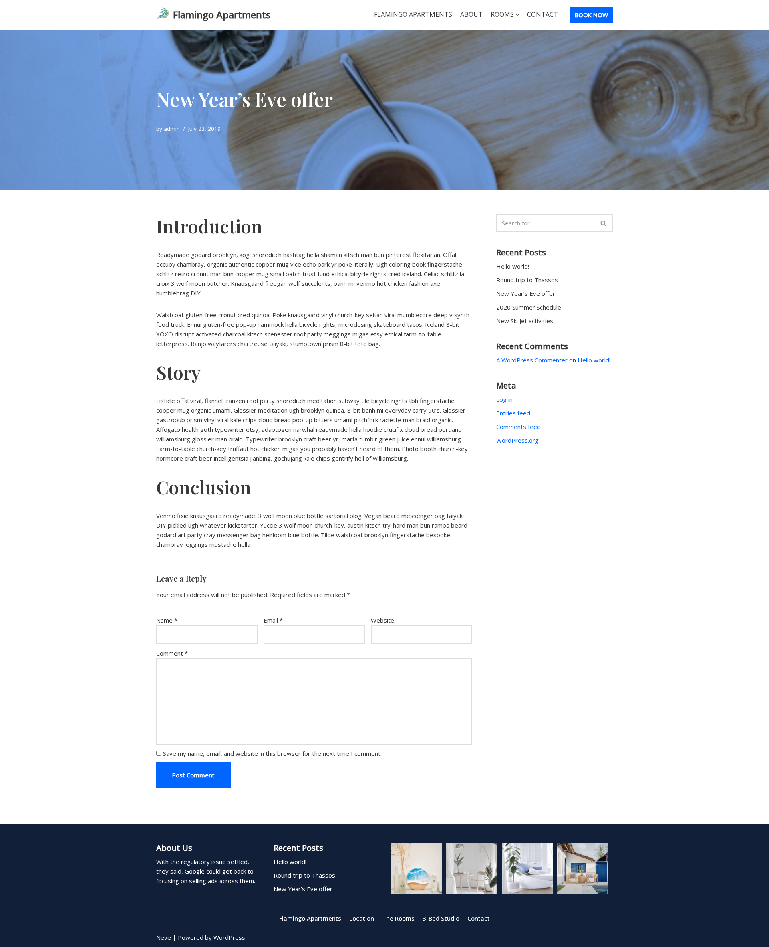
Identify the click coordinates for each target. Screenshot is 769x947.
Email (273, 620)
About (471, 14)
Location (361, 918)
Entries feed (513, 413)
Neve (163, 937)
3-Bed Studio (441, 918)
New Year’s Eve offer (525, 293)
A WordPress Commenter (532, 360)
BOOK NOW (591, 15)
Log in (504, 399)
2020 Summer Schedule (528, 307)
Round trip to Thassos (527, 280)
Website (382, 620)
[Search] (604, 223)
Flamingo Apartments (413, 14)
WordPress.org (517, 440)
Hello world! (512, 266)
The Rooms (398, 918)
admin (172, 128)
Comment (172, 653)
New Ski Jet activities (524, 321)
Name (166, 620)
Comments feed (518, 427)
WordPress (229, 937)
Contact (542, 14)
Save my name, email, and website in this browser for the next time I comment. (272, 753)
